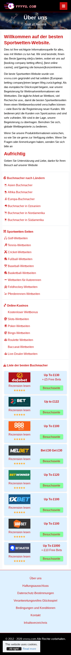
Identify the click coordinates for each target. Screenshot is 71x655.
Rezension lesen (19, 385)
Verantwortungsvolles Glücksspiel (35, 600)
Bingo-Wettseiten (18, 333)
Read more (29, 648)
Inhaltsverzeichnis (35, 622)
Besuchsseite (51, 388)
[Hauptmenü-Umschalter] (63, 6)
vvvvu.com (29, 638)
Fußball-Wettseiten (19, 259)
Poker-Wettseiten (18, 326)
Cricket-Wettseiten (19, 252)
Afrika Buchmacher (19, 192)
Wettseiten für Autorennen (24, 279)
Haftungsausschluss (35, 585)
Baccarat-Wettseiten (20, 346)
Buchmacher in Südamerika (25, 220)
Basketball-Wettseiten (21, 273)
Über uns (36, 578)
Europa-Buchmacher (21, 199)
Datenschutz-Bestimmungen (35, 593)
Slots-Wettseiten (18, 319)
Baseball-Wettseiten (20, 266)
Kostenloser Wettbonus (22, 312)
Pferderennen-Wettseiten (23, 293)
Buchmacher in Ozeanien (24, 206)
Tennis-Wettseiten (19, 245)
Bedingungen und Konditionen (35, 607)
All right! (14, 648)
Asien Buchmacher (19, 185)
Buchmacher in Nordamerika (26, 213)
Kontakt (35, 615)
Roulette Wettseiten (20, 339)
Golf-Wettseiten (17, 238)
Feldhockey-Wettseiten (22, 286)
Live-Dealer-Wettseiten (22, 353)
